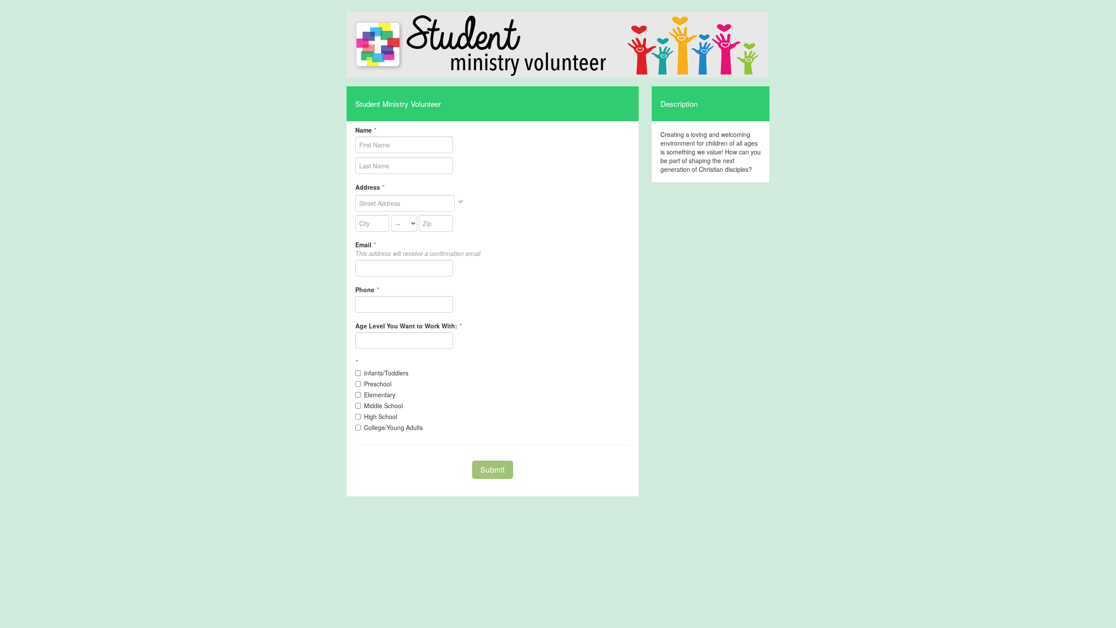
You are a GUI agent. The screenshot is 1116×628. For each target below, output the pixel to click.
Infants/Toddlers (386, 373)
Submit (492, 469)
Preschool (377, 383)
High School (380, 416)
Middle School (383, 405)
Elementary (379, 394)
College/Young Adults (393, 427)
